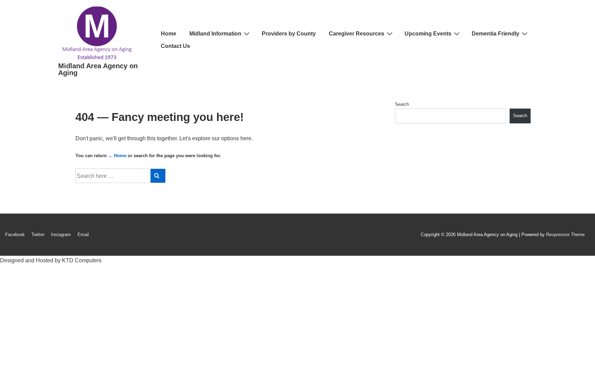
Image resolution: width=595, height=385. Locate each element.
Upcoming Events (428, 34)
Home (168, 34)
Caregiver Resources (356, 34)
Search (402, 104)
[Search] (157, 176)
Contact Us (175, 46)
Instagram (61, 234)
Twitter (37, 234)
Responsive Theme (565, 234)
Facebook (15, 234)
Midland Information (215, 34)
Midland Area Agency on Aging (98, 69)
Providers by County (289, 34)
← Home (117, 155)
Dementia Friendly (495, 34)
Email (83, 234)
